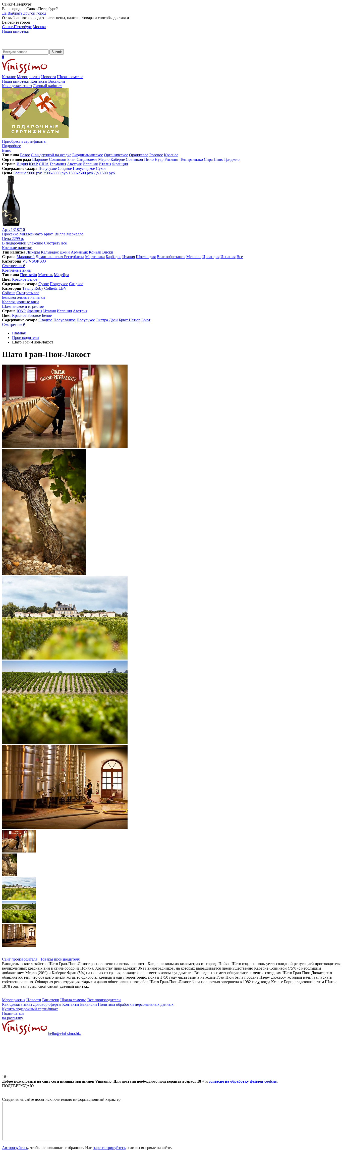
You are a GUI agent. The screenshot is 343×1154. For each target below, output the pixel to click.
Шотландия (146, 257)
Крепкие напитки (17, 247)
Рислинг (171, 159)
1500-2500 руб (81, 173)
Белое (25, 155)
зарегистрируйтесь (109, 1147)
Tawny (27, 288)
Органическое (116, 155)
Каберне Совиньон (126, 159)
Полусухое (47, 168)
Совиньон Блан (62, 159)
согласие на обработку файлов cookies (243, 1081)
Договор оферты (47, 1004)
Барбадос (113, 257)
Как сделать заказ (17, 86)
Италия (105, 164)
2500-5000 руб (55, 173)
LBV (63, 288)
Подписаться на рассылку (13, 1015)
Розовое (156, 155)
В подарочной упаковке (22, 243)
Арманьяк (79, 252)
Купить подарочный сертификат (30, 1009)
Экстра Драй (107, 320)
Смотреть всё (55, 243)
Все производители (104, 1000)
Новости (48, 77)
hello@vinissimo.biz (64, 1033)
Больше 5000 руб (27, 173)
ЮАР (33, 164)
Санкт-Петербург (17, 27)
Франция (120, 164)
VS (25, 261)
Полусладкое (84, 168)
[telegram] (116, 1072)
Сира (208, 159)
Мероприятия (28, 77)
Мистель (45, 275)
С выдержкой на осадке (51, 155)
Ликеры (33, 252)
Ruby (38, 288)
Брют (145, 320)
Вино (6, 150)
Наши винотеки (15, 31)
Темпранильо (191, 159)
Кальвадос (50, 252)
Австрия (74, 164)
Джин (65, 252)
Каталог (9, 77)
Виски (107, 252)
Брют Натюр (129, 320)
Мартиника (95, 257)
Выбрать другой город (27, 13)
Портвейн (28, 275)
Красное (171, 155)
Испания (90, 164)
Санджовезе (87, 159)
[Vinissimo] (24, 47)
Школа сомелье (70, 77)
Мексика (193, 257)
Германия (58, 164)
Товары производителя (60, 959)
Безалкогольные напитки (23, 297)
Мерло (103, 159)
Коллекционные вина (20, 302)
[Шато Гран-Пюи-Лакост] (65, 447)
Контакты (38, 81)
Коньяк (95, 252)
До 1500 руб (104, 173)
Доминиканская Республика (60, 257)
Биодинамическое (87, 155)
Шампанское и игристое (23, 306)
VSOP (34, 261)
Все (240, 257)
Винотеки (50, 1000)
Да (4, 13)
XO (43, 261)
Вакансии (56, 81)
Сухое (101, 168)
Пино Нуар (153, 159)
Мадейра (61, 275)
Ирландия (210, 257)
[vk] (39, 1072)
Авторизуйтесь (15, 1147)
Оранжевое (138, 155)
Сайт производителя (19, 959)
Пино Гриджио (227, 159)
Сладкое (65, 168)
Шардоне (40, 159)
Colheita (51, 288)
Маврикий (26, 257)
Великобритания (171, 257)
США (44, 164)
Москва (39, 27)
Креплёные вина (16, 270)
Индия (22, 164)
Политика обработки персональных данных (136, 1004)
